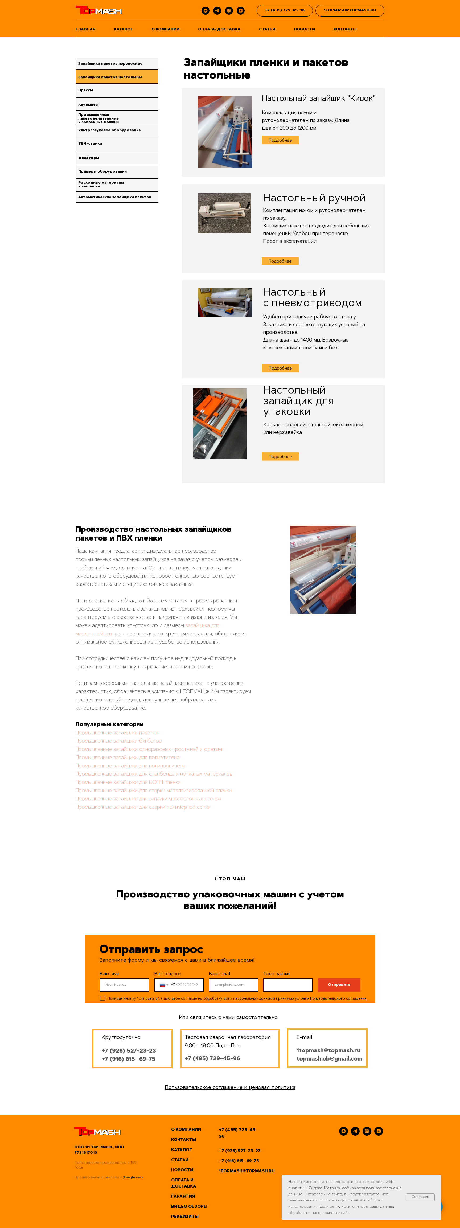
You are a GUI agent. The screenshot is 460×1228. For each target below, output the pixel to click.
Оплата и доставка (183, 1183)
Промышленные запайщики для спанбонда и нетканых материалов (154, 774)
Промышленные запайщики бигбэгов (119, 741)
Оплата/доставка (219, 29)
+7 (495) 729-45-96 (238, 1133)
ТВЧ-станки (90, 143)
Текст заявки (276, 974)
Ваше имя (109, 974)
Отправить (339, 985)
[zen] (241, 11)
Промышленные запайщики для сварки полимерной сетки (143, 807)
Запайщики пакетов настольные (110, 77)
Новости (304, 29)
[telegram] (217, 11)
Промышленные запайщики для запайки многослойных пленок (148, 799)
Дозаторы (88, 158)
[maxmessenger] (206, 11)
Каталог (123, 29)
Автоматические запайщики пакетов (114, 197)
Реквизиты (185, 1217)
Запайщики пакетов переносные (110, 64)
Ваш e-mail (219, 974)
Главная (85, 29)
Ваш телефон (167, 974)
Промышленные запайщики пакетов (117, 733)
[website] (229, 11)
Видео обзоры (189, 1207)
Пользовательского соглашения (338, 998)
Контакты (345, 29)
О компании (165, 29)
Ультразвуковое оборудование (109, 130)
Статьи (267, 29)
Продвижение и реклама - (98, 1178)
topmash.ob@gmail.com (329, 1059)
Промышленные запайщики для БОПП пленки (128, 782)
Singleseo (133, 1178)
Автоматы (88, 105)
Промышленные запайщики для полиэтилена (127, 757)
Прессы (85, 90)
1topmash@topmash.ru (328, 1051)
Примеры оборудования (102, 171)
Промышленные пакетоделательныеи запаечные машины (99, 118)
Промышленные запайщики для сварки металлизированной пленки (154, 790)
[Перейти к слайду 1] (323, 606)
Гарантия (183, 1197)
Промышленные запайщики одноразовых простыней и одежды (149, 749)
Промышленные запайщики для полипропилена (130, 766)
